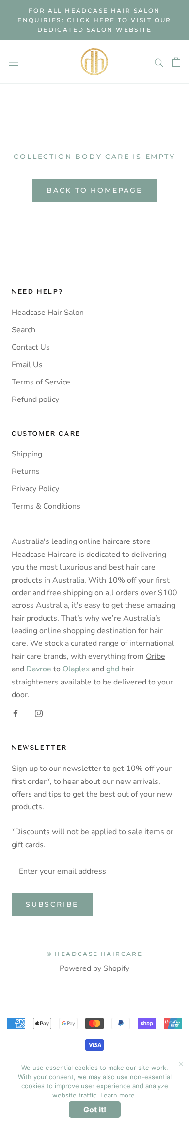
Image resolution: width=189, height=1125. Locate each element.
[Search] (159, 62)
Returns (26, 471)
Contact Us (31, 347)
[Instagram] (39, 712)
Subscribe (52, 904)
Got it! (94, 1109)
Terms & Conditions (46, 506)
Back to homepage (94, 190)
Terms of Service (41, 382)
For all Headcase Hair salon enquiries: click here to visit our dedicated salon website (94, 20)
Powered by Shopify (94, 968)
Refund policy (35, 399)
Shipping (27, 454)
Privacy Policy (35, 489)
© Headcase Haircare (95, 953)
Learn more (117, 1095)
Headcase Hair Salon (48, 312)
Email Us (27, 364)
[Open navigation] (13, 62)
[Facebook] (15, 712)
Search (23, 330)
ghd (112, 669)
